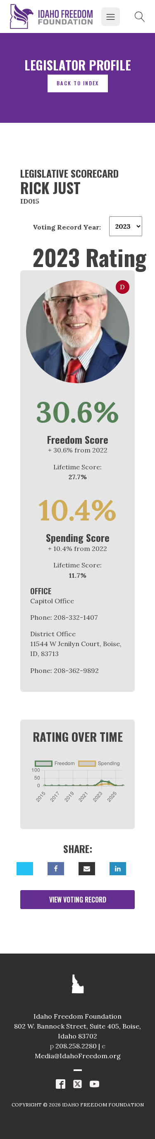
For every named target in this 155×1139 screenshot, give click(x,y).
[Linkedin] (118, 868)
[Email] (87, 868)
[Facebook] (56, 868)
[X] (25, 868)
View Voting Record (77, 900)
